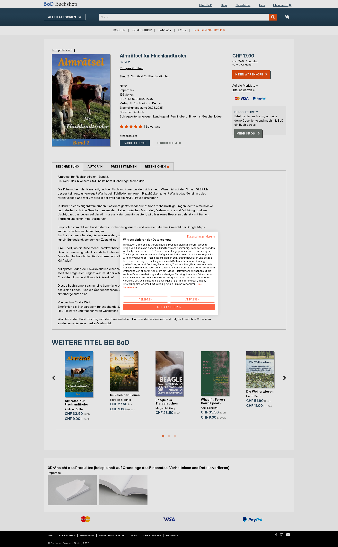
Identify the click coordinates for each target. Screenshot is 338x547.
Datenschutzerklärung (201, 236)
